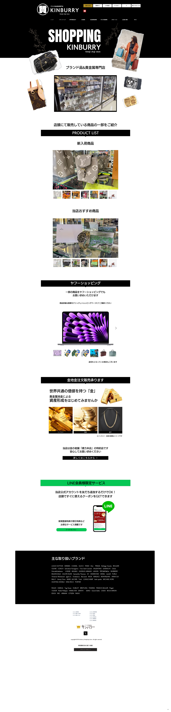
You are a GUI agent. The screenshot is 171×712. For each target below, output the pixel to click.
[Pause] (56, 109)
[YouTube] (84, 11)
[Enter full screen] (114, 109)
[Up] (168, 709)
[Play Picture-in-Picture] (112, 109)
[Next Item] (116, 169)
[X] (85, 633)
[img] (61, 420)
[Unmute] (59, 109)
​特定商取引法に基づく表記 (85, 645)
